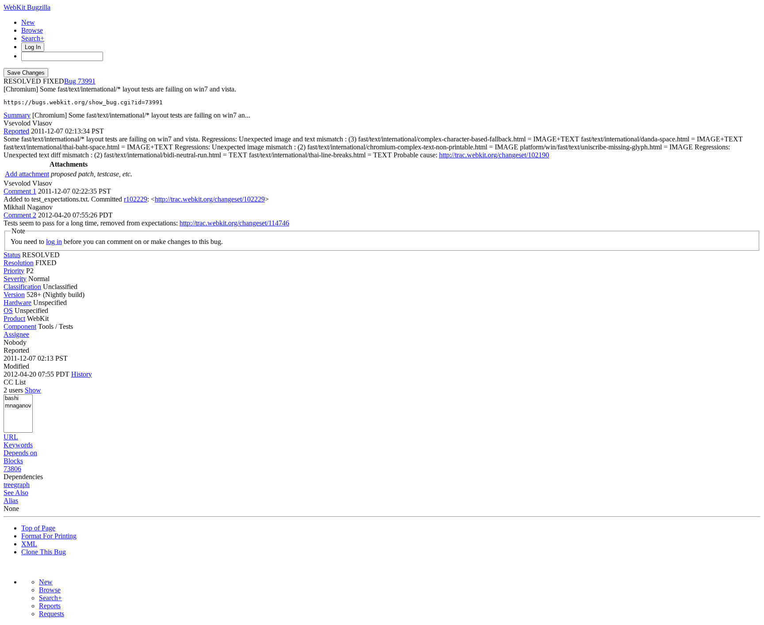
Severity (15, 278)
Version (14, 294)
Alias (11, 500)
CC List (15, 382)
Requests (51, 613)
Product (14, 318)
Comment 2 (20, 215)
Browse (32, 30)
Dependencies (23, 476)
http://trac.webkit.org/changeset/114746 (234, 223)
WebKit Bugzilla (27, 7)
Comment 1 (20, 191)
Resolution (19, 263)
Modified (16, 366)
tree (9, 484)
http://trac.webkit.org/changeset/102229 (210, 199)
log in (54, 241)
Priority (14, 270)
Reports (50, 606)
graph (22, 484)
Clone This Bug (43, 552)
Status (12, 255)
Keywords (18, 445)
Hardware (17, 302)
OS (8, 310)
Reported (16, 131)
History (81, 374)
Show (33, 390)
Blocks (13, 461)
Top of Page (38, 528)
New (28, 22)
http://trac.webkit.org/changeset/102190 (494, 155)
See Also (16, 492)
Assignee (16, 334)
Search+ (32, 38)
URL (11, 437)
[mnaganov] (18, 406)
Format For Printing (48, 536)
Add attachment (27, 174)
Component (20, 326)
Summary (17, 115)
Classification (22, 286)
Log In (33, 47)
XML (29, 544)
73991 (87, 81)
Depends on (20, 453)
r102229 (135, 199)
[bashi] (18, 398)
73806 (12, 469)
